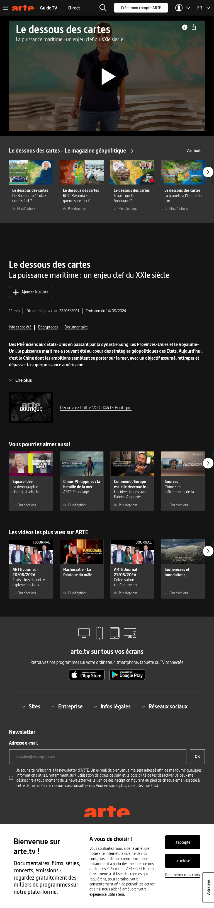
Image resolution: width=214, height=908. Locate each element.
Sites (34, 706)
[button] (103, 7)
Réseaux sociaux (168, 706)
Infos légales (116, 706)
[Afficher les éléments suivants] (208, 172)
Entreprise (70, 706)
